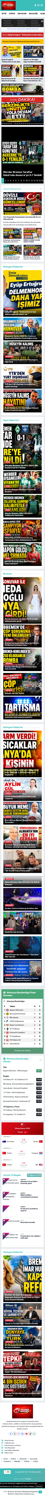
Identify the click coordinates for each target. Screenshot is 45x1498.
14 (30, 123)
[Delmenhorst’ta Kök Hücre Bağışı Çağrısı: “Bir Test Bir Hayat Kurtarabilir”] (22, 861)
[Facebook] (11, 1434)
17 (36, 123)
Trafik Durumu (9, 1443)
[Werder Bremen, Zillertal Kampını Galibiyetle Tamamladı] (22, 506)
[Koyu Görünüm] (35, 5)
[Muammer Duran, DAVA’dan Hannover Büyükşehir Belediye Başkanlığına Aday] (22, 329)
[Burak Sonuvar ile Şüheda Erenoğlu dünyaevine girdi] (22, 600)
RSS (8, 1472)
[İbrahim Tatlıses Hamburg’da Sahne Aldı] (22, 899)
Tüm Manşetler (9, 1448)
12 (25, 123)
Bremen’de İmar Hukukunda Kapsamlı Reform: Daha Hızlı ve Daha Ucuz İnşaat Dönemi (23, 1494)
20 (42, 123)
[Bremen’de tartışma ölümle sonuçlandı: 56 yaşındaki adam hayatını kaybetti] (22, 708)
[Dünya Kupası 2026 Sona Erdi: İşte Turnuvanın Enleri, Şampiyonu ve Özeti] (22, 531)
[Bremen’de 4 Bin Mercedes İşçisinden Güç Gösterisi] (22, 1386)
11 (23, 123)
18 (38, 123)
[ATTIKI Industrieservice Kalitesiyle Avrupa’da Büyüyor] (22, 1338)
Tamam (39, 1486)
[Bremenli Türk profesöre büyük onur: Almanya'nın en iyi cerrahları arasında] (22, 838)
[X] (14, 1434)
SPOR (4, 14)
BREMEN (17, 1461)
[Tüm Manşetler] (41, 189)
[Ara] (38, 5)
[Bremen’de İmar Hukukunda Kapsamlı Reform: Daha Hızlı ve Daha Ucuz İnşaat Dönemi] (22, 1279)
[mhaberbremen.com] (8, 5)
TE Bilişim (28, 1479)
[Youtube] (26, 1434)
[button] (41, 89)
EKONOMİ (22, 14)
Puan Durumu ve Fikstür (12, 1445)
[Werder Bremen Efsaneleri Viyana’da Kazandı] (22, 482)
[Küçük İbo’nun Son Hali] (22, 923)
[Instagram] (18, 1434)
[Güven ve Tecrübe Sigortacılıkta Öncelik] (22, 1314)
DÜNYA (12, 14)
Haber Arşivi (8, 1453)
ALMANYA (7, 1461)
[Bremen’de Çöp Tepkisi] (22, 684)
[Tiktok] (30, 1434)
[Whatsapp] (34, 1434)
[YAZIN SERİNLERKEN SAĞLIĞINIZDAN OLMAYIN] (22, 789)
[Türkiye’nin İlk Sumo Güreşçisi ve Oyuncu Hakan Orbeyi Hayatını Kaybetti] (22, 971)
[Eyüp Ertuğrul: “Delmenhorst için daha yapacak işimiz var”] (22, 293)
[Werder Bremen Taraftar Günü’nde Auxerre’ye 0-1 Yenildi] (22, 447)
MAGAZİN (33, 14)
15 (32, 123)
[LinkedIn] (22, 1434)
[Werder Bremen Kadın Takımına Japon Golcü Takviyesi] (22, 554)
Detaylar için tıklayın (22, 1051)
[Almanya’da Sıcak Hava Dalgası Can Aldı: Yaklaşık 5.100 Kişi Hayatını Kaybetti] (22, 754)
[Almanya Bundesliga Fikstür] (41, 1060)
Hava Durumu (9, 1440)
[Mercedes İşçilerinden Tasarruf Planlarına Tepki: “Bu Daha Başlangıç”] (22, 1363)
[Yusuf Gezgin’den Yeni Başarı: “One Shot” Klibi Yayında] (22, 947)
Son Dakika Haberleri (11, 1450)
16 (34, 123)
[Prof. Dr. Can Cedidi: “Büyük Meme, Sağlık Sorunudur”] (22, 813)
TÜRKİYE (26, 1461)
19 (40, 123)
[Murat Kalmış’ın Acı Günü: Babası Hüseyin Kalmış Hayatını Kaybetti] (22, 401)
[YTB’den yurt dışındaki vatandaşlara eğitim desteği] (22, 377)
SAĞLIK (35, 1461)
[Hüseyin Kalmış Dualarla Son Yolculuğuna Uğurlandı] (22, 353)
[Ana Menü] (42, 5)
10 (21, 123)
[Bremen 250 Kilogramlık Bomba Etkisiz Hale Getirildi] (22, 660)
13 (28, 123)
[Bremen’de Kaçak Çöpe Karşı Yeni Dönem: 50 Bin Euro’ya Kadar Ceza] (22, 636)
